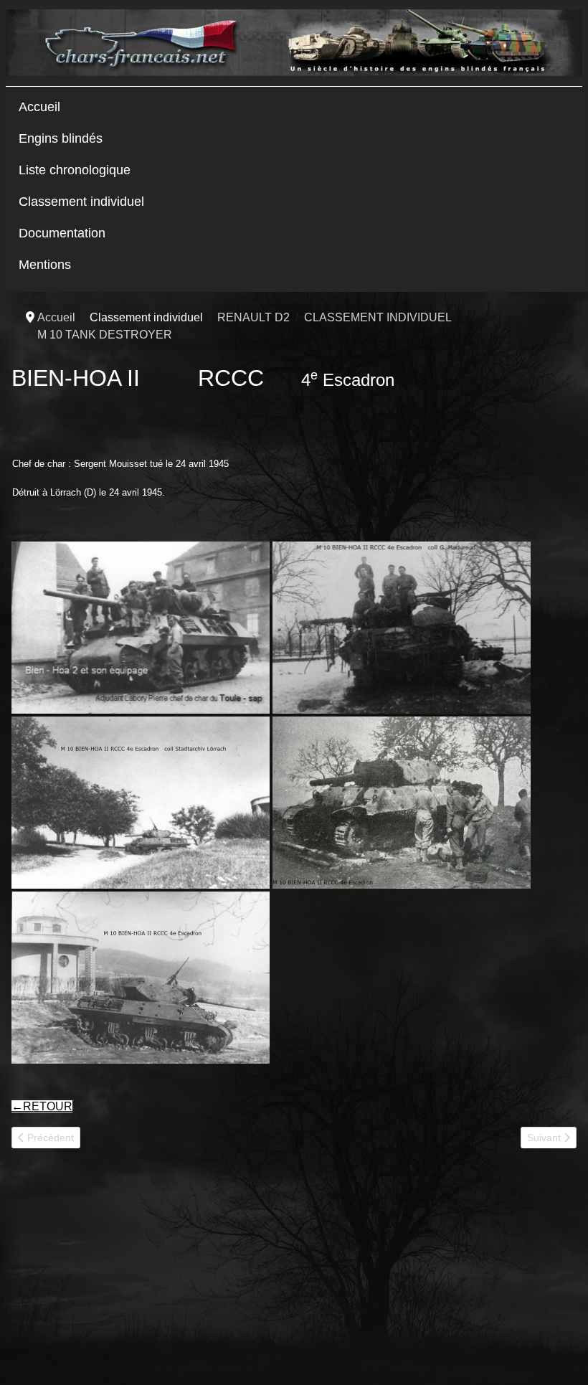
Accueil (39, 107)
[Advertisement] (119, 1272)
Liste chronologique (75, 170)
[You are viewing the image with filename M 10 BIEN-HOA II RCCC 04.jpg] (140, 803)
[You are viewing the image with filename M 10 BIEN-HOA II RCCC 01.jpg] (140, 628)
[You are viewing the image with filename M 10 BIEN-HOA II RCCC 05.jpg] (401, 803)
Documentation (62, 233)
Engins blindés (61, 138)
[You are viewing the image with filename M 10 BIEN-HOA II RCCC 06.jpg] (140, 978)
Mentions (45, 264)
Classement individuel (81, 201)
